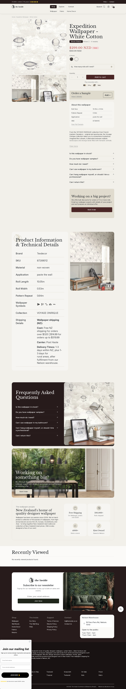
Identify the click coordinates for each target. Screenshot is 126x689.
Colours (72, 55)
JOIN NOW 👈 (15, 675)
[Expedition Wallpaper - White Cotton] (76, 59)
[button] (104, 7)
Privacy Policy (52, 629)
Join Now (38, 601)
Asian (31, 675)
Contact (111, 1)
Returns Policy (52, 624)
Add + (108, 95)
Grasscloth (67, 672)
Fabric (62, 11)
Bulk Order (92, 210)
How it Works (76, 97)
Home (13, 17)
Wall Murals (15, 624)
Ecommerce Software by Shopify (87, 686)
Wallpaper (53, 11)
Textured (50, 672)
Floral (100, 672)
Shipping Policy (52, 627)
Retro (100, 675)
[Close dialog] (30, 642)
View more (73, 146)
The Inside (74, 686)
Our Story (32, 621)
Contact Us (68, 624)
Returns (14, 632)
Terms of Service (53, 621)
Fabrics (14, 629)
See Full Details (77, 124)
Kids (82, 675)
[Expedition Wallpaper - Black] (71, 59)
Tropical (49, 675)
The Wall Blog (34, 624)
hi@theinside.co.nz (70, 621)
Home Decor (71, 11)
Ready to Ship (34, 672)
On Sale (84, 672)
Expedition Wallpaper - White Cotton (26, 17)
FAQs (105, 1)
